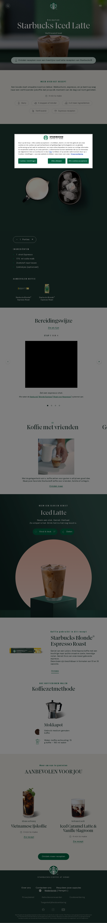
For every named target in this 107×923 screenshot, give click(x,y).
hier (50, 151)
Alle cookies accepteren (78, 161)
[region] (53, 151)
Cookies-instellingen (28, 161)
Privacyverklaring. (77, 154)
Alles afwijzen (56, 161)
